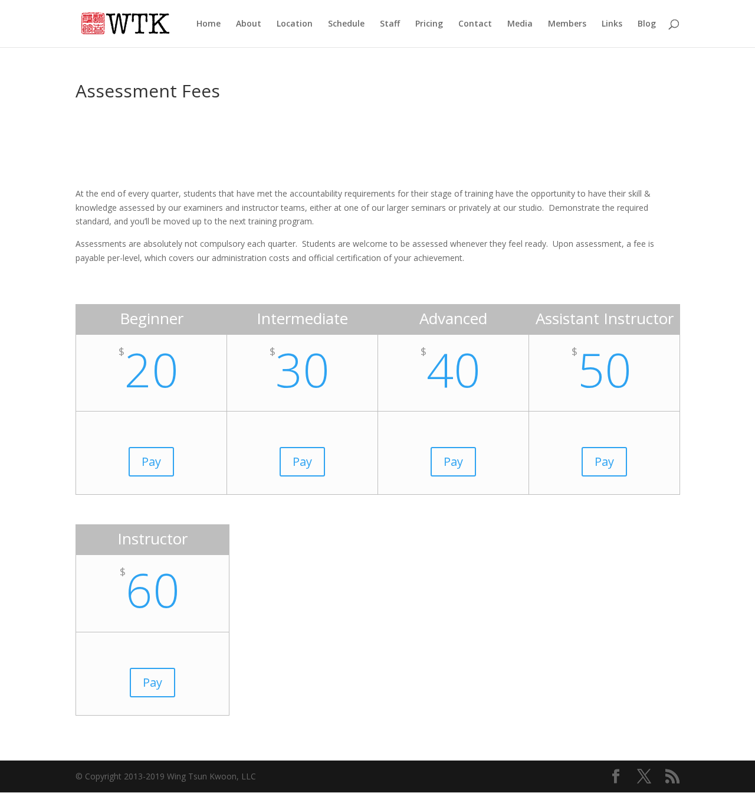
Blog (647, 24)
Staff (390, 24)
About (248, 24)
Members (567, 24)
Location (295, 24)
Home (208, 24)
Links (612, 24)
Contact (475, 24)
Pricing (429, 24)
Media (520, 24)
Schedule (346, 24)
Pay (151, 461)
